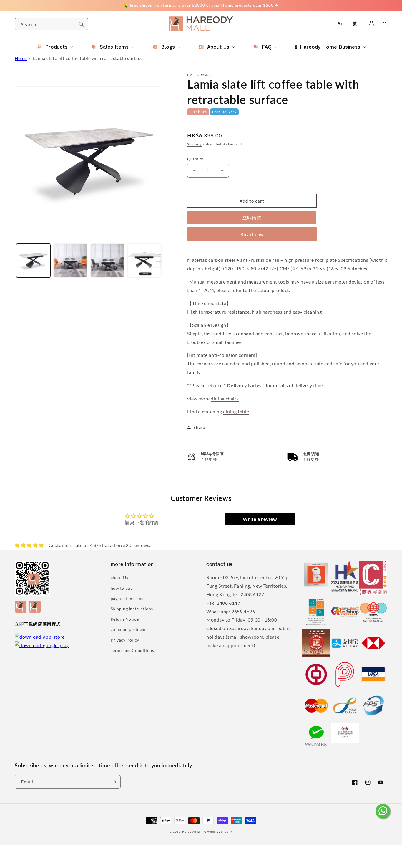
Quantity (195, 159)
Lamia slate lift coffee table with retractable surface (88, 58)
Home (21, 58)
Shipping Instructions (132, 608)
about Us (119, 577)
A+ (340, 23)
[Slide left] (21, 248)
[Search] (81, 24)
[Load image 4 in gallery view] (144, 260)
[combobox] (51, 24)
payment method (127, 598)
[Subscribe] (113, 782)
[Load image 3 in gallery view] (107, 260)
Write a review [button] (260, 519)
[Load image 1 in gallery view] (33, 260)
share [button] (199, 427)
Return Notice (125, 619)
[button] (205, 456)
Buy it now (252, 234)
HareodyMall (192, 831)
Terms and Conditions (132, 650)
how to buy (122, 588)
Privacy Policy (125, 639)
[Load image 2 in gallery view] (70, 260)
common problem (128, 629)
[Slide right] (157, 248)
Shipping (194, 144)
